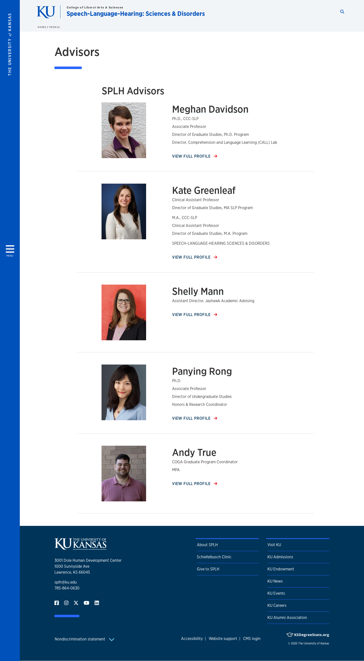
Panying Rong (202, 371)
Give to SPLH (208, 569)
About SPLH (207, 544)
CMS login (251, 638)
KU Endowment (280, 569)
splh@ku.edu (65, 582)
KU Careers (276, 605)
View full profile (192, 156)
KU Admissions (280, 557)
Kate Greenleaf (203, 190)
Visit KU (274, 544)
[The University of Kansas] (80, 547)
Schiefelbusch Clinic (214, 557)
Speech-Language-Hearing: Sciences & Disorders (136, 13)
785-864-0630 (66, 588)
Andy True (194, 452)
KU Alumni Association (287, 617)
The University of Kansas (313, 643)
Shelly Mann (198, 291)
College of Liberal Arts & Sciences (95, 7)
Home (42, 27)
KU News (275, 581)
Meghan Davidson (210, 109)
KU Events (276, 593)
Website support (223, 638)
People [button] (54, 27)
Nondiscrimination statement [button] (80, 639)
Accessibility (192, 638)
